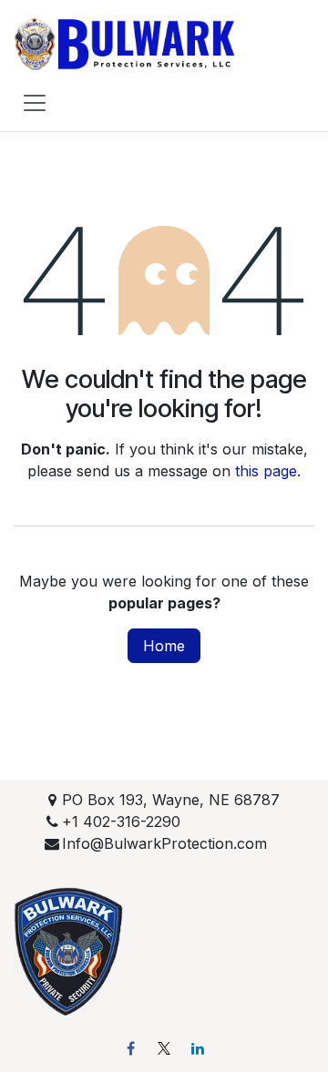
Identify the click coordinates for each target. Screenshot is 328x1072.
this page (266, 471)
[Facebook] (130, 1048)
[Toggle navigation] (35, 102)
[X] (164, 1048)
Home (164, 646)
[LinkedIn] (197, 1048)
